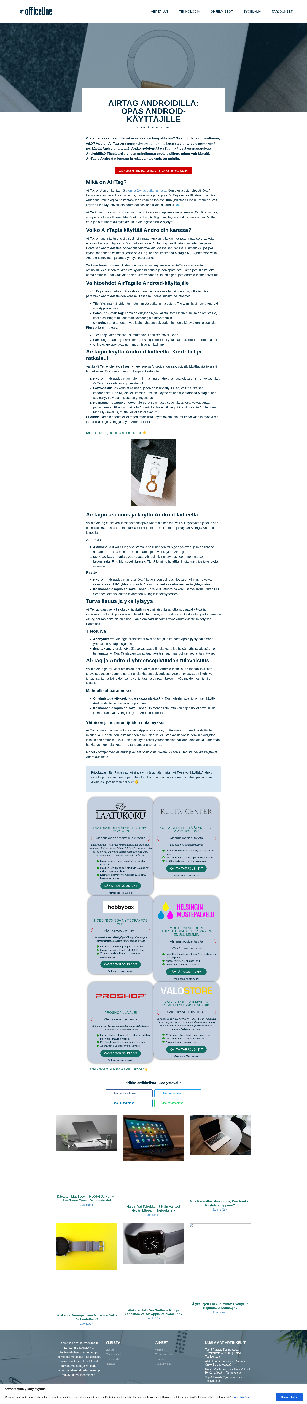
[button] (129, 1093)
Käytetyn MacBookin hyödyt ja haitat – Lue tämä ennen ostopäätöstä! (87, 1198)
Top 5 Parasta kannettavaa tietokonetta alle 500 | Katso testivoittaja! (223, 1353)
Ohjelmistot (222, 11)
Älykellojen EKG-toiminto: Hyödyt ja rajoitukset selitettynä (220, 1306)
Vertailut (159, 11)
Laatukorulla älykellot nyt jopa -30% (120, 829)
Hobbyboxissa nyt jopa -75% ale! (120, 922)
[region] (153, 1394)
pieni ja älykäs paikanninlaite (146, 190)
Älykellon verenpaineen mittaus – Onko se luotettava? (87, 1317)
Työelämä (252, 11)
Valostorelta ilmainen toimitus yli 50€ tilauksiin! (186, 1003)
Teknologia (189, 11)
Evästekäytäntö (241, 1397)
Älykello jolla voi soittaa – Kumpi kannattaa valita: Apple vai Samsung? (153, 1312)
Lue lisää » (87, 1204)
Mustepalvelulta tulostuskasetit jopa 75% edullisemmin (186, 931)
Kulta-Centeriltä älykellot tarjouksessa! (186, 829)
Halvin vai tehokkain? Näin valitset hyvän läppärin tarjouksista (153, 1208)
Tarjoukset (282, 11)
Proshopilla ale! (120, 1012)
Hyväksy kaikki (289, 1397)
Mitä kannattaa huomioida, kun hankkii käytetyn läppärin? (220, 1203)
